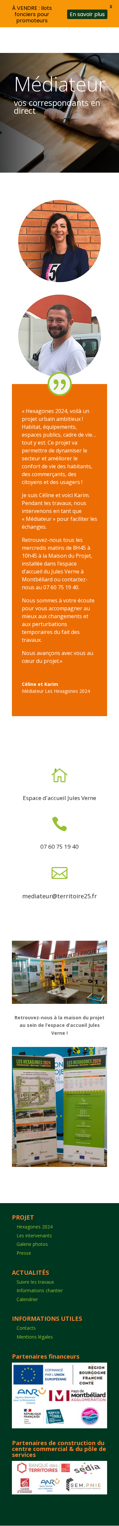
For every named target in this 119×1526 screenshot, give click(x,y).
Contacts (26, 1328)
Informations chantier (40, 1290)
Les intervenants (34, 1235)
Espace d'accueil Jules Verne (59, 798)
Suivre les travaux (35, 1282)
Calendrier (27, 1299)
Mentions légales (35, 1337)
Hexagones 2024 (35, 1226)
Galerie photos (32, 1244)
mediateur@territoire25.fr (59, 896)
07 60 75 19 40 (59, 846)
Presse (24, 1253)
